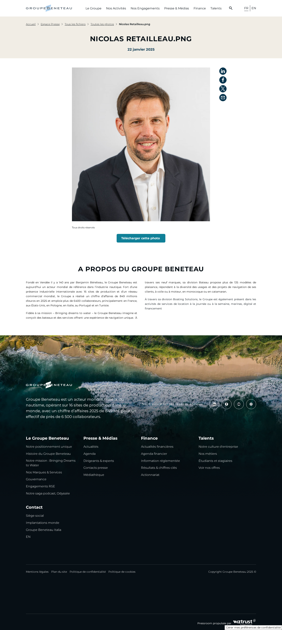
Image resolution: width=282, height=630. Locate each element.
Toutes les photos (102, 24)
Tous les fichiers (75, 24)
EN (253, 8)
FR (246, 8)
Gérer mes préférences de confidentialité (253, 627)
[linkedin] (214, 404)
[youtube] (239, 404)
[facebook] (227, 404)
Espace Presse (50, 24)
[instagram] (251, 404)
